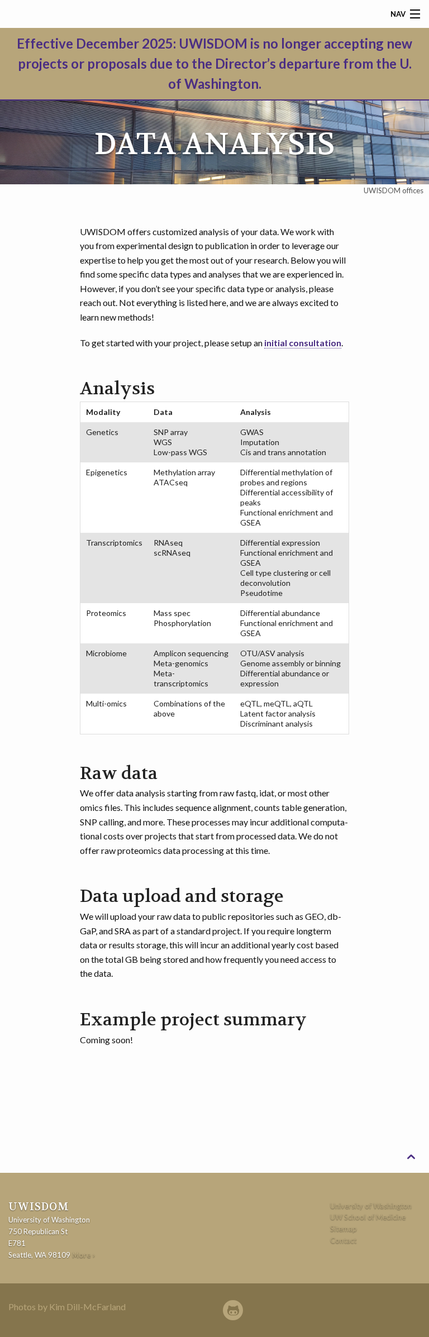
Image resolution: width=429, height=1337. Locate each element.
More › (83, 1254)
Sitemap (343, 1228)
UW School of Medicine (368, 1216)
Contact (343, 1240)
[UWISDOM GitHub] (233, 1310)
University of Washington (371, 1205)
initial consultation (302, 342)
